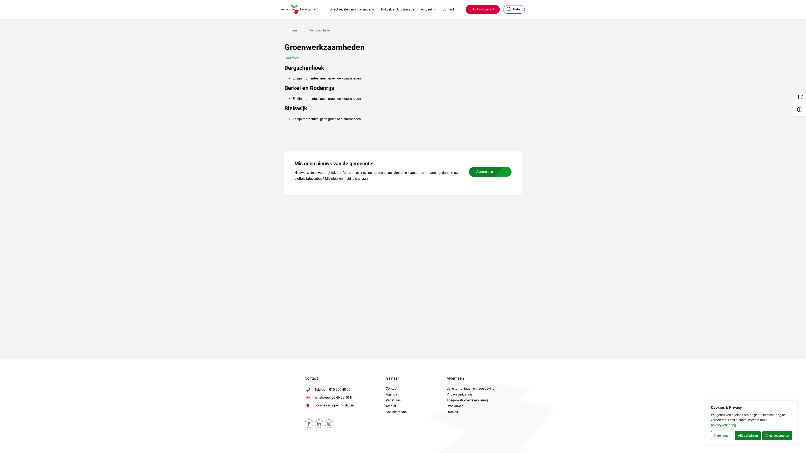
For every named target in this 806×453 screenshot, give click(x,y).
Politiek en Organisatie (397, 9)
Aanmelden (484, 172)
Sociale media (396, 412)
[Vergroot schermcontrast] (799, 109)
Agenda (391, 394)
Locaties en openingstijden (334, 405)
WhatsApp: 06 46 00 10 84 (334, 397)
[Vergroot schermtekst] (799, 97)
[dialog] (751, 423)
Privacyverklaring (459, 394)
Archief (391, 406)
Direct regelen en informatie (350, 9)
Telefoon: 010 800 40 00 (332, 390)
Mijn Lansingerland (482, 9)
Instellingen (722, 435)
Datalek (452, 412)
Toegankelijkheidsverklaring (467, 400)
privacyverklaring (723, 425)
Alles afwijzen (748, 435)
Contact (448, 9)
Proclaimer (455, 406)
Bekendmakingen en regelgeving (471, 389)
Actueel (426, 9)
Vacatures (393, 400)
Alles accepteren (777, 435)
